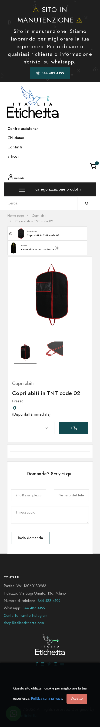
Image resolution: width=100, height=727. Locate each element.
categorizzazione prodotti (57, 189)
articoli (13, 156)
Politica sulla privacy (46, 699)
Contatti (14, 147)
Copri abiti (39, 215)
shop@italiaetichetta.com (24, 623)
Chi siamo (15, 138)
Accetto (77, 699)
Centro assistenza (23, 128)
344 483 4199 (49, 600)
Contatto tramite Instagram (25, 615)
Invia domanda (30, 538)
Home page (15, 215)
